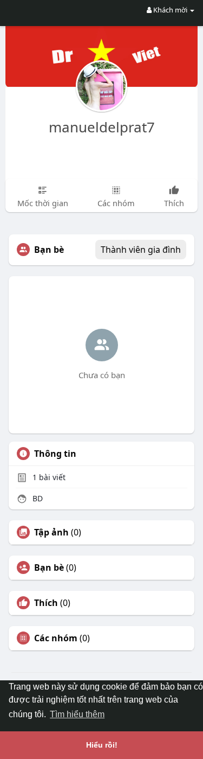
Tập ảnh (51, 532)
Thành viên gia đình (141, 250)
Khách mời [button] (170, 10)
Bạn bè (49, 567)
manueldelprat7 (102, 127)
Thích (46, 602)
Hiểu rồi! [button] (101, 745)
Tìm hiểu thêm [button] (77, 714)
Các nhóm (55, 638)
